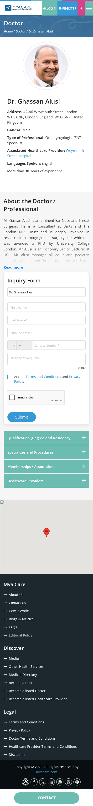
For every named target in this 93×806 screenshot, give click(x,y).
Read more (13, 267)
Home (8, 31)
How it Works (19, 611)
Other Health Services (26, 666)
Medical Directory (23, 674)
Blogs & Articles (21, 619)
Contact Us (17, 602)
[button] (81, 8)
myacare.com (46, 772)
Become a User (21, 682)
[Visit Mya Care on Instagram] (59, 781)
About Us (16, 594)
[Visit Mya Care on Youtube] (68, 781)
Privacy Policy (19, 730)
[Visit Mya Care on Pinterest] (77, 781)
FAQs (13, 627)
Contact (47, 798)
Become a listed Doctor (27, 691)
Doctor (21, 31)
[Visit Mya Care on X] (42, 781)
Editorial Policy (20, 635)
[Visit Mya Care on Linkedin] (51, 781)
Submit (21, 417)
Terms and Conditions (43, 376)
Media (14, 658)
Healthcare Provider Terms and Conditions (43, 746)
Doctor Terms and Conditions (32, 738)
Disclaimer (17, 754)
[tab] (46, 438)
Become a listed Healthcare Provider (38, 699)
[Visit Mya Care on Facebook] (34, 781)
